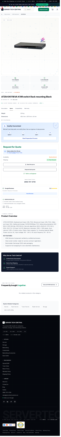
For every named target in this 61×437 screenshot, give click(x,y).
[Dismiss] (50, 5)
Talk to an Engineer (30, 173)
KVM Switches (15, 14)
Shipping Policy (7, 374)
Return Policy (6, 368)
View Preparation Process (29, 138)
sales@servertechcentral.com (10, 395)
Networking (6, 347)
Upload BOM (6, 363)
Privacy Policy (12, 430)
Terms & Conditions (29, 430)
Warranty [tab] (26, 108)
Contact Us (5, 384)
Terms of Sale (20, 430)
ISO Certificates (30, 432)
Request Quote (44, 9)
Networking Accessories (9, 353)
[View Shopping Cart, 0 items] (52, 9)
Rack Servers (15, 306)
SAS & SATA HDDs (9, 310)
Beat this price (31, 164)
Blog (4, 387)
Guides (4, 389)
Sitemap (37, 432)
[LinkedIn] (7, 401)
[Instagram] (15, 401)
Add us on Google (42, 4)
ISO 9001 (5, 331)
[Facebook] (4, 401)
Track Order (6, 366)
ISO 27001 (19, 331)
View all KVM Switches (49, 284)
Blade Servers (36, 306)
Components (6, 350)
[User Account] (57, 9)
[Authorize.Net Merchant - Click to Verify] (20, 425)
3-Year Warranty (6, 120)
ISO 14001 (12, 331)
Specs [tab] (11, 108)
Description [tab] (4, 108)
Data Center (7, 14)
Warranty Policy (7, 371)
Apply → (42, 103)
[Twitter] (11, 401)
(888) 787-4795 (30, 182)
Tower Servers (25, 306)
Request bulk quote (30, 169)
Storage (45, 306)
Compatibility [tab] (18, 108)
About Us (5, 381)
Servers (6, 306)
